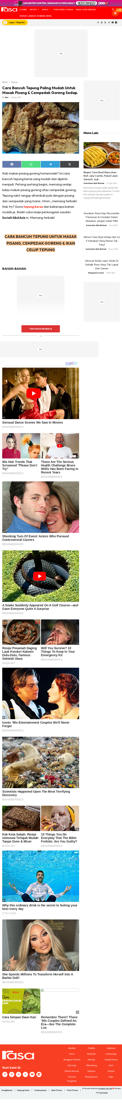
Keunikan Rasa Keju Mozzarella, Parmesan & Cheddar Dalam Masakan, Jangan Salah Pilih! (102, 217)
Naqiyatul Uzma (96, 273)
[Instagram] (102, 23)
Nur (7, 97)
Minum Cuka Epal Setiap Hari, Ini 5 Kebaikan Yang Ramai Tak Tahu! (102, 240)
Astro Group (103, 1092)
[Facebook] (98, 23)
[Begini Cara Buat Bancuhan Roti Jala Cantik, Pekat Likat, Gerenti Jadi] (102, 155)
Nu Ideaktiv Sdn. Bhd (105, 1088)
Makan (14, 82)
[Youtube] (112, 23)
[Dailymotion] (116, 23)
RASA (4, 82)
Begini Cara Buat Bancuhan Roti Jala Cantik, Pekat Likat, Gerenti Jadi (101, 176)
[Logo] (9, 9)
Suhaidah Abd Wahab (94, 183)
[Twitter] (105, 23)
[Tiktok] (109, 23)
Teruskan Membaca (40, 328)
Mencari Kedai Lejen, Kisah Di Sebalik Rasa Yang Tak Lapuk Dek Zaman (101, 264)
